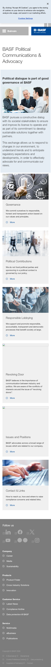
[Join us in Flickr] (21, 542)
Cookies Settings (25, 18)
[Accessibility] (47, 24)
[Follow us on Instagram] (36, 542)
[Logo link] (39, 31)
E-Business (10, 656)
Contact (30, 663)
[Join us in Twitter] (31, 533)
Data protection (36, 659)
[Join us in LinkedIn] (7, 533)
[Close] (48, 4)
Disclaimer (24, 656)
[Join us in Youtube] (6, 542)
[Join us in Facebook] (19, 533)
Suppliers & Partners (13, 663)
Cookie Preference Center (15, 659)
